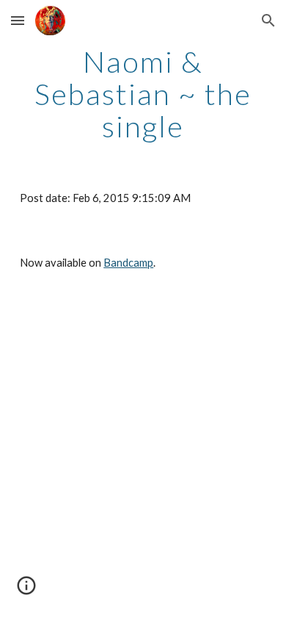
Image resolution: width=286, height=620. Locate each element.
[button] (17, 20)
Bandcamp (128, 262)
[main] (143, 94)
